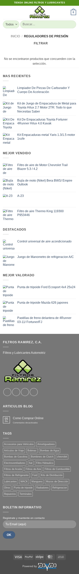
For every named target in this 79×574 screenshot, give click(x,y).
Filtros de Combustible (57, 469)
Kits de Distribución (52, 475)
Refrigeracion (59, 487)
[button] (5, 12)
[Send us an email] (34, 392)
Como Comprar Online (28, 418)
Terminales (26, 493)
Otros (7, 487)
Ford (34, 475)
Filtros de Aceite (13, 469)
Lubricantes (10, 481)
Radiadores (42, 487)
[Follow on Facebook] (7, 392)
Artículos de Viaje (14, 450)
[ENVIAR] (71, 24)
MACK (24, 481)
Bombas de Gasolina (15, 456)
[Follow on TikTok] (25, 392)
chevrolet (62, 456)
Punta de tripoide (23, 487)
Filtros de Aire (33, 469)
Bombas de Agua (49, 450)
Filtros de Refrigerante (16, 475)
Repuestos (10, 493)
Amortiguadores (46, 444)
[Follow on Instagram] (16, 392)
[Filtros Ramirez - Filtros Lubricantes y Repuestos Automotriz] (39, 12)
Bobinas (31, 450)
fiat (30, 462)
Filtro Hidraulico (44, 462)
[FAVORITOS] (66, 12)
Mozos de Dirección (57, 481)
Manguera (36, 481)
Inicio (15, 36)
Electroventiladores (14, 462)
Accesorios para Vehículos (19, 444)
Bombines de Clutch (42, 456)
